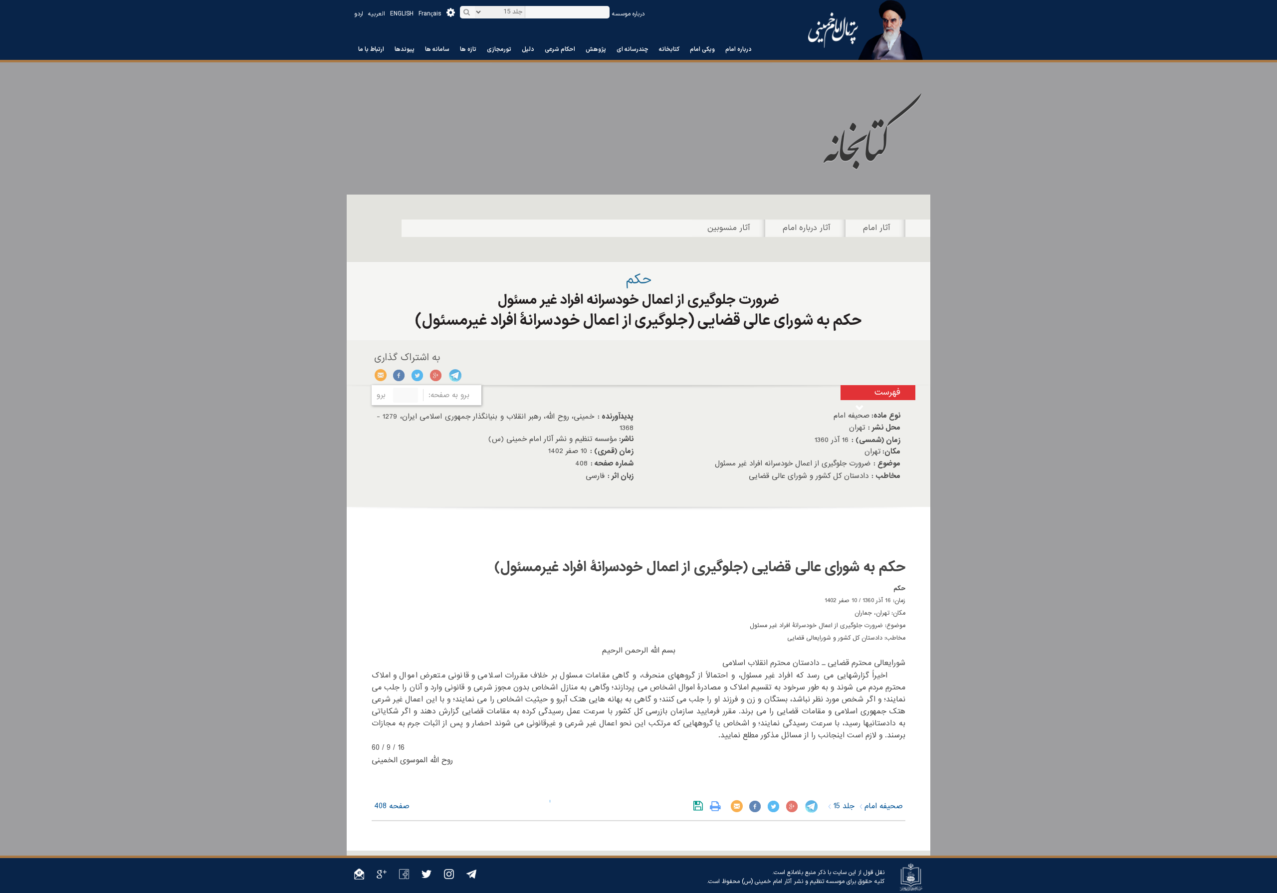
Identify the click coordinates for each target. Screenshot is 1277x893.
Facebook (399, 375)
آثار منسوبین (728, 228)
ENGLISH (402, 13)
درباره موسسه (628, 13)
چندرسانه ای (632, 49)
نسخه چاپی (717, 806)
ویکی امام (702, 49)
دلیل (528, 49)
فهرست (887, 392)
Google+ (436, 375)
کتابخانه (669, 49)
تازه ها (468, 49)
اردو (358, 13)
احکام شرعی (560, 49)
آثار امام (876, 228)
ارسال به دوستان (381, 375)
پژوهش (596, 49)
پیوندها (405, 49)
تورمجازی (499, 49)
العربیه (376, 13)
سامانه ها (437, 49)
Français (430, 13)
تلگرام (454, 375)
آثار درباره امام (807, 228)
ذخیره (700, 806)
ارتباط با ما (371, 49)
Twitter (418, 375)
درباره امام (738, 49)
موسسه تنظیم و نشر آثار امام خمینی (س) (793, 881)
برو (381, 395)
